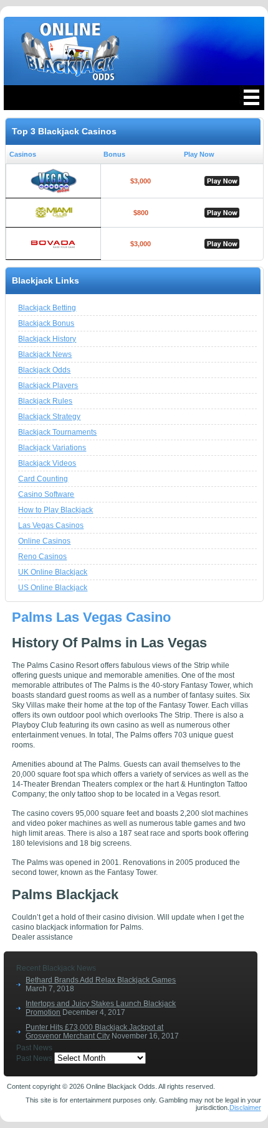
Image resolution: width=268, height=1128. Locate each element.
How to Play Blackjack (55, 510)
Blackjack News (45, 354)
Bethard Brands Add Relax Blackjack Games (101, 980)
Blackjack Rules (45, 401)
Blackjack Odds (44, 370)
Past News (34, 1058)
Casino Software (46, 494)
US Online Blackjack (52, 587)
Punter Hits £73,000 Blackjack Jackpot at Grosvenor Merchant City (94, 1031)
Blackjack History (47, 339)
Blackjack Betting (47, 307)
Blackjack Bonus (46, 323)
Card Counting (43, 478)
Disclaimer (245, 1107)
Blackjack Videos (47, 463)
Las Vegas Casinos (51, 525)
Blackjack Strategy (49, 416)
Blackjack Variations (52, 447)
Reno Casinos (42, 556)
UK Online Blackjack (52, 572)
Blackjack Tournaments (57, 432)
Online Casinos (44, 541)
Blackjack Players (48, 385)
